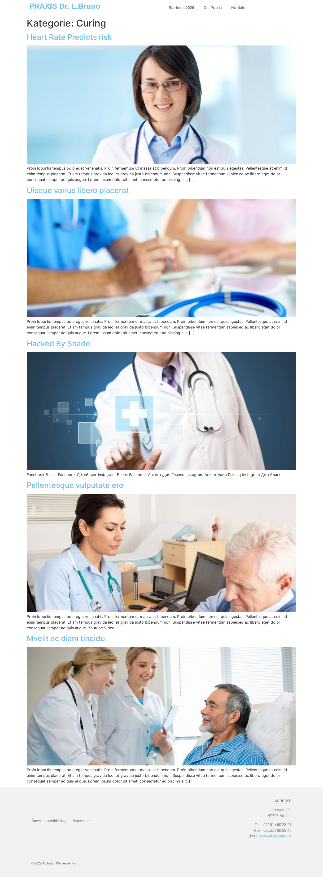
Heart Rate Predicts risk (69, 37)
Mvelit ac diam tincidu (66, 638)
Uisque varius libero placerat (78, 190)
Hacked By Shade (58, 343)
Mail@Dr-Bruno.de (276, 836)
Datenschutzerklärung (48, 821)
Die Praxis (213, 8)
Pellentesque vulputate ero (75, 485)
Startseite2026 (181, 8)
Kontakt (238, 8)
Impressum (82, 821)
